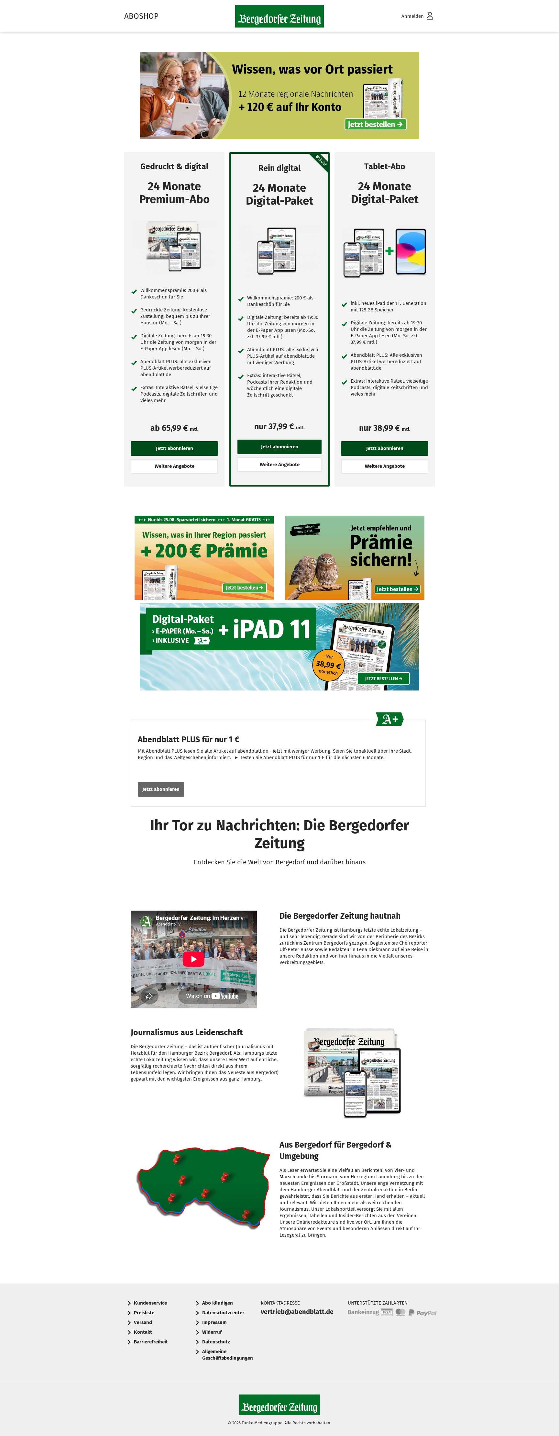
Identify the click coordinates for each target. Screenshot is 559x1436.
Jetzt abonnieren (161, 789)
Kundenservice (150, 1303)
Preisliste (144, 1313)
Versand (143, 1322)
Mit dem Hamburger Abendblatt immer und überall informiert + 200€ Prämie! (204, 559)
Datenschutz (216, 1342)
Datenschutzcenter (223, 1313)
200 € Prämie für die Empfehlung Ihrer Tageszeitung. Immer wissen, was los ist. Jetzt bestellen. (355, 559)
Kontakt (143, 1332)
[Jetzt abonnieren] (174, 246)
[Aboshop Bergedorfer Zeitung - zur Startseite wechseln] (279, 16)
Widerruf (212, 1332)
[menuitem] (409, 16)
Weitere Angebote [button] (174, 466)
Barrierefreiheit (151, 1342)
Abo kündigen (217, 1303)
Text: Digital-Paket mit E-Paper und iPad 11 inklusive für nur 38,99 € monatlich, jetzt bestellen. (279, 648)
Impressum (214, 1322)
